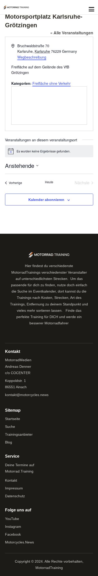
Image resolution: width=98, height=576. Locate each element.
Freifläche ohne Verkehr (51, 83)
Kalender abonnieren (46, 200)
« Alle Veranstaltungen (71, 33)
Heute (49, 182)
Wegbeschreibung (31, 57)
